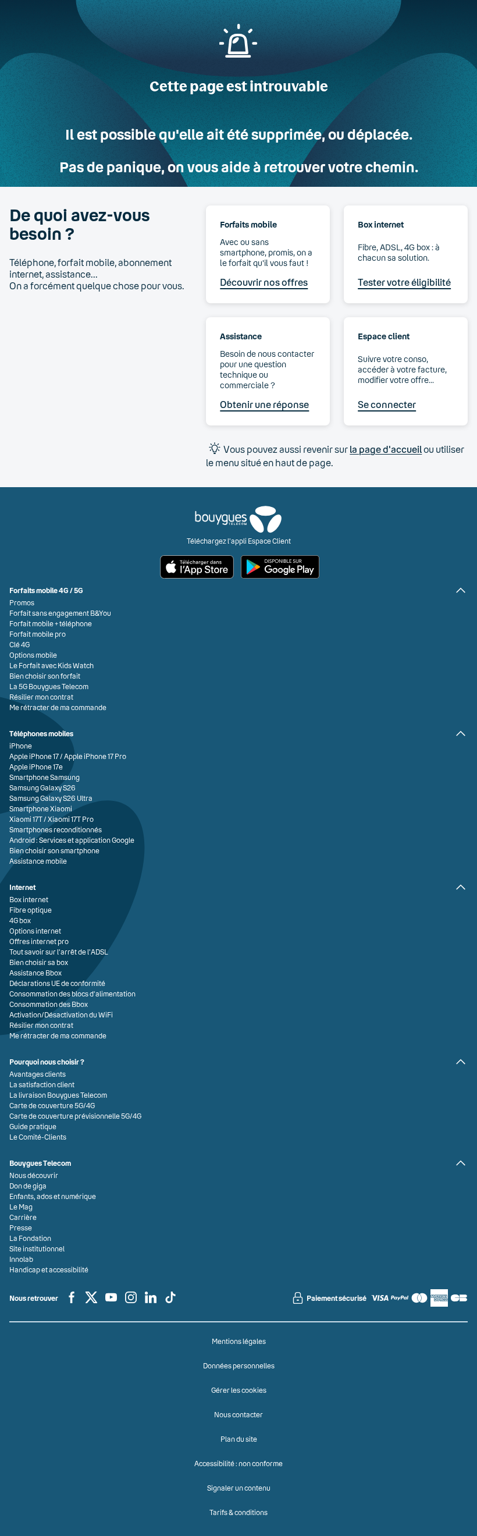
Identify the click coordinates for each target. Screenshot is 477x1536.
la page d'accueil (386, 449)
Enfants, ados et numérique (52, 1196)
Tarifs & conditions (238, 1512)
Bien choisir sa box (38, 962)
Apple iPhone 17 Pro (95, 756)
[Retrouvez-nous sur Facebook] (71, 1302)
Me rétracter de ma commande (57, 707)
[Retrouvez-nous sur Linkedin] (150, 1302)
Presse (20, 1227)
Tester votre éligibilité (404, 282)
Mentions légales (239, 1341)
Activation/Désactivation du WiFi (61, 1014)
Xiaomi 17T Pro (71, 819)
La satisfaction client (41, 1084)
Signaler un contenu (238, 1488)
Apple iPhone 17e (36, 766)
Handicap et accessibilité (48, 1269)
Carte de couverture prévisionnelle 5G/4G (75, 1116)
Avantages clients (37, 1074)
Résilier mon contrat (41, 697)
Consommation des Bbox (48, 1004)
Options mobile (33, 655)
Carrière (23, 1217)
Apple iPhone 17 (34, 756)
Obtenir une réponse (264, 404)
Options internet (35, 931)
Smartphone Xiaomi (40, 808)
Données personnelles (239, 1365)
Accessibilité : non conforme (238, 1463)
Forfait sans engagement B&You (60, 613)
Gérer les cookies (238, 1390)
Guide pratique (32, 1126)
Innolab (21, 1259)
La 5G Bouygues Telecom (48, 686)
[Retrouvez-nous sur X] (91, 1302)
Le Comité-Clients (37, 1137)
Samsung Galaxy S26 (42, 787)
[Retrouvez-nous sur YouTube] (111, 1302)
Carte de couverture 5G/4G (52, 1105)
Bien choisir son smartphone (54, 850)
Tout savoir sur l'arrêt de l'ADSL (58, 952)
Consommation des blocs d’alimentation (72, 993)
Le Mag (21, 1206)
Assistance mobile (38, 861)
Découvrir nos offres (264, 282)
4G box (20, 920)
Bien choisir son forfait (44, 676)
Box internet (28, 899)
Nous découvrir (33, 1175)
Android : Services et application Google (71, 840)
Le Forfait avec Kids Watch (51, 665)
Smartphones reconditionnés (55, 829)
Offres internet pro (39, 941)
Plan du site (238, 1439)
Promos (21, 602)
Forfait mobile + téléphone (50, 623)
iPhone (20, 746)
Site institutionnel (37, 1248)
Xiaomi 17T (25, 819)
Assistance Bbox (35, 973)
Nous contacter (238, 1414)
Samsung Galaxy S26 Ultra (50, 798)
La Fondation (30, 1238)
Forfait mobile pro (37, 634)
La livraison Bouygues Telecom (58, 1095)
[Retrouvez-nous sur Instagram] (131, 1302)
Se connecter (387, 404)
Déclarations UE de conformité (57, 983)
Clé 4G (19, 644)
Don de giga (28, 1186)
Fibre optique (30, 910)
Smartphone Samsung (44, 777)
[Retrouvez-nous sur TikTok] (170, 1302)
